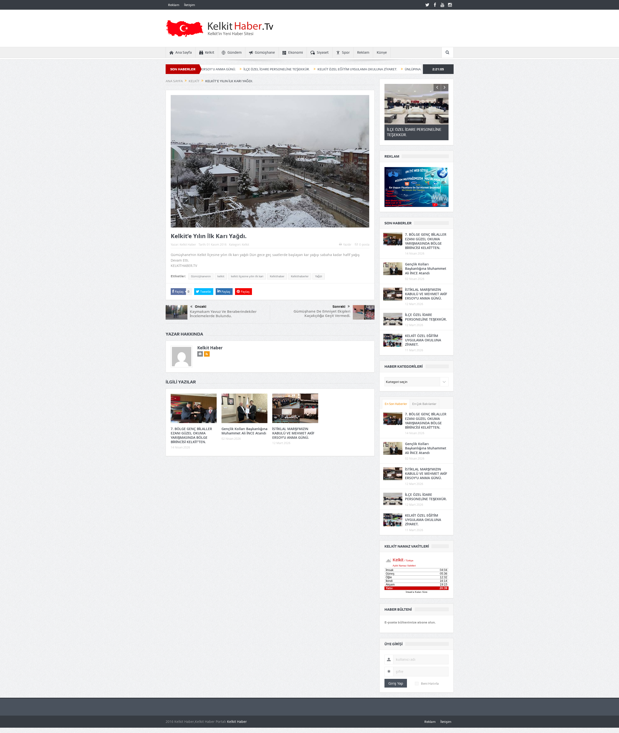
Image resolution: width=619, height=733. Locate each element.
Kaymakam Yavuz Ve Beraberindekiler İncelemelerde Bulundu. (223, 313)
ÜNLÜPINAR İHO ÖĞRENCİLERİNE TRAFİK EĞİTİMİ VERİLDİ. (404, 69)
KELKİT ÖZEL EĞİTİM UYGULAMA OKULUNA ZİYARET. (311, 69)
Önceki (200, 306)
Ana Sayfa (183, 52)
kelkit (220, 276)
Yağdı (318, 276)
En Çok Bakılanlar (424, 404)
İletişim (189, 5)
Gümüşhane (265, 52)
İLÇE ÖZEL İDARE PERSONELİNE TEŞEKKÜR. (231, 69)
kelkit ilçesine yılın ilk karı (247, 276)
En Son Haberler (396, 404)
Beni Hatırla (430, 683)
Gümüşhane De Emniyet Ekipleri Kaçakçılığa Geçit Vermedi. (322, 313)
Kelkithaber (277, 276)
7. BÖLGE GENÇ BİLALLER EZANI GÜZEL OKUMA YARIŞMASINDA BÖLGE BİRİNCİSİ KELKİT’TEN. (191, 435)
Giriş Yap (395, 683)
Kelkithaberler (300, 276)
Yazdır (347, 244)
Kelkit (209, 52)
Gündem (235, 52)
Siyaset (323, 52)
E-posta (364, 244)
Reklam (173, 5)
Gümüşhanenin (201, 276)
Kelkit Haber (188, 244)
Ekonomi (295, 52)
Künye (382, 52)
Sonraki (338, 306)
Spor (346, 52)
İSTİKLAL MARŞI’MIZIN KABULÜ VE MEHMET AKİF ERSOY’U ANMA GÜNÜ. (293, 433)
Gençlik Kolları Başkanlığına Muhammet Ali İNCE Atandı (244, 430)
